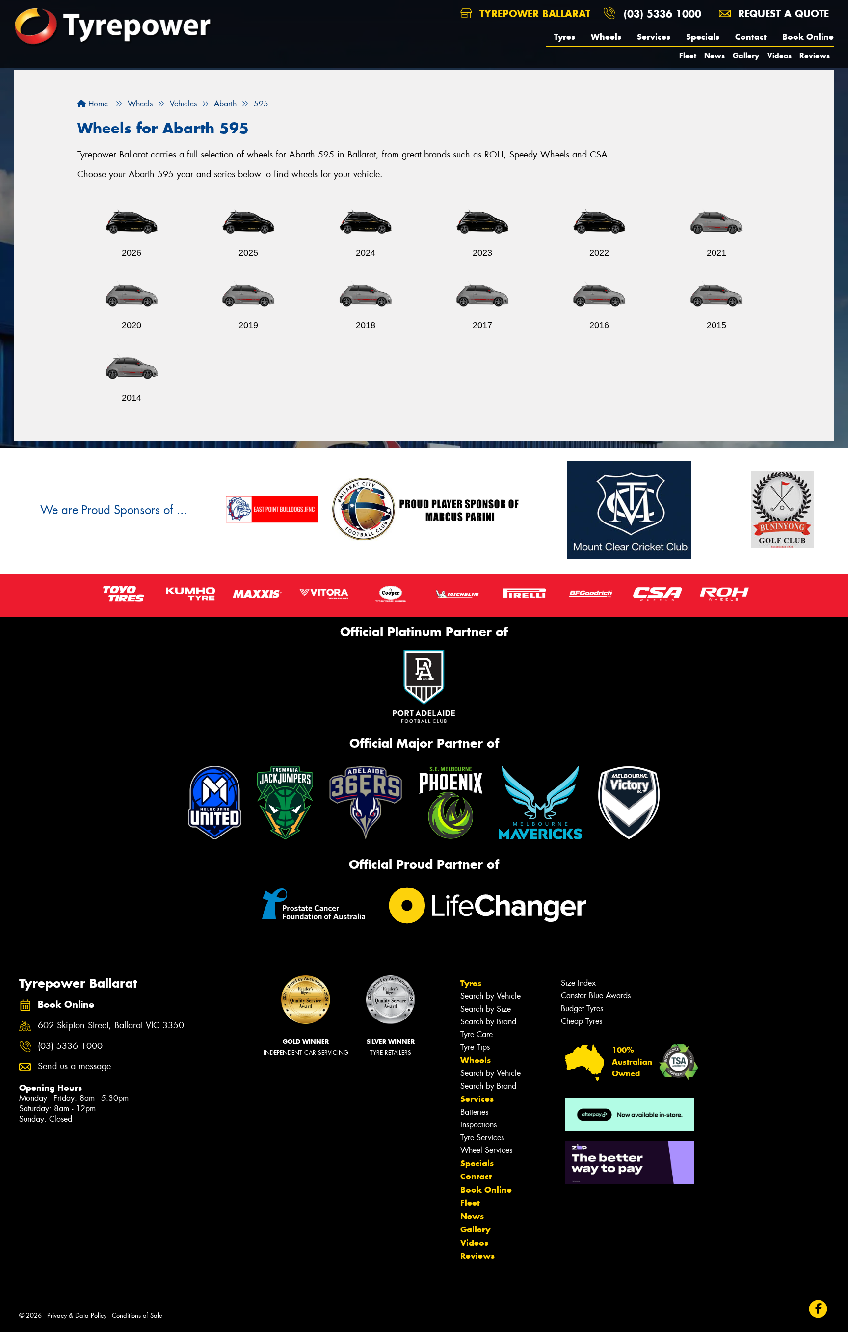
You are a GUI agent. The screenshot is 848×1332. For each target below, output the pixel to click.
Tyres (564, 36)
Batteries (474, 1112)
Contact (751, 36)
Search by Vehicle (490, 996)
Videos (779, 55)
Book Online (808, 36)
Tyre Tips (475, 1047)
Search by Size (485, 1009)
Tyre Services (482, 1137)
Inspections (478, 1125)
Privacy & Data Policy (76, 1315)
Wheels (606, 36)
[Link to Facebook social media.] (818, 1309)
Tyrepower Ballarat (533, 13)
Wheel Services (486, 1150)
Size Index (578, 983)
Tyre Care (476, 1034)
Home (97, 104)
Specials (702, 36)
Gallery (746, 55)
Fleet (687, 55)
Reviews (814, 55)
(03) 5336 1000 (662, 13)
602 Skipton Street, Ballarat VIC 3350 (111, 1025)
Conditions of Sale (137, 1315)
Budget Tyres (582, 1008)
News (714, 55)
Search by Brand (488, 1022)
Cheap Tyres (581, 1021)
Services (653, 36)
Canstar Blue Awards (596, 996)
